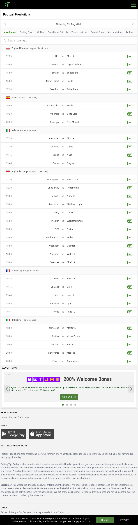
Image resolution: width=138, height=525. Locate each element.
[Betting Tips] (13, 434)
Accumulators (115, 32)
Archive (129, 32)
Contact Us (63, 512)
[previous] (5, 24)
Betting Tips (26, 32)
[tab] (68, 32)
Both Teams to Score (76, 32)
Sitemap (37, 512)
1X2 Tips (39, 32)
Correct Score (97, 32)
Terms (4, 512)
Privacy (12, 512)
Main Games (10, 32)
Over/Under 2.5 (55, 32)
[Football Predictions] (6, 4)
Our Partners (25, 512)
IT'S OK (104, 520)
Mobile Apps (49, 512)
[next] (133, 24)
